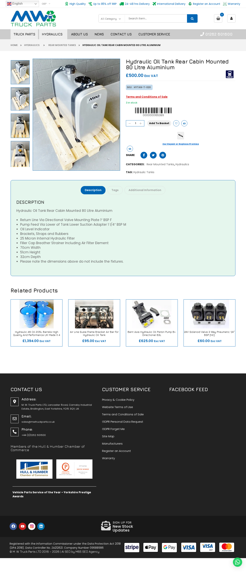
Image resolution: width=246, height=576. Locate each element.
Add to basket (159, 123)
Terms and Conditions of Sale (147, 97)
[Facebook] (13, 526)
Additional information (145, 190)
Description (93, 190)
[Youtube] (22, 526)
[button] (237, 562)
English (17, 3)
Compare (184, 123)
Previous (21, 165)
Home (14, 45)
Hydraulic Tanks (143, 172)
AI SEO (66, 551)
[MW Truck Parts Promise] (180, 135)
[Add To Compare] (130, 149)
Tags (115, 190)
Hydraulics (32, 45)
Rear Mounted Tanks (61, 45)
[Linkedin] (41, 526)
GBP (44, 4)
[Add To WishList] (176, 123)
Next (21, 60)
